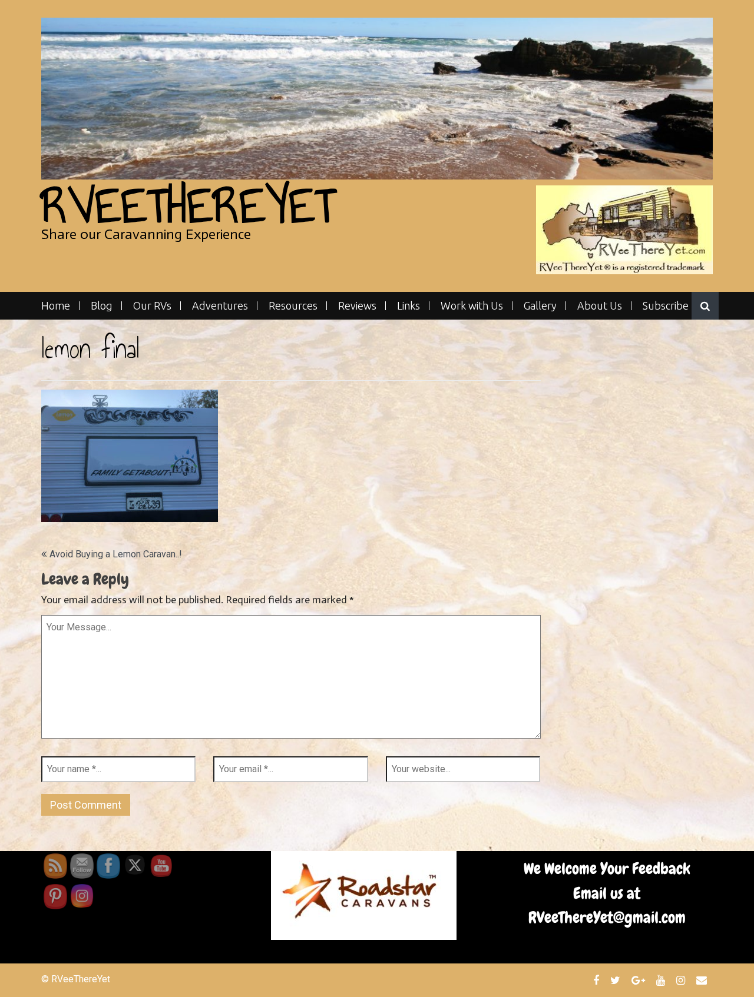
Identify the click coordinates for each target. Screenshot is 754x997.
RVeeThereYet (188, 206)
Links (408, 305)
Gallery (540, 305)
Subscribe (666, 305)
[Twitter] (616, 980)
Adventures (220, 305)
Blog (102, 305)
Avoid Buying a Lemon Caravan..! (115, 554)
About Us (599, 305)
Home (55, 305)
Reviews (357, 305)
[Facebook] (597, 980)
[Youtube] (662, 980)
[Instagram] (682, 980)
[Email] (703, 980)
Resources (293, 305)
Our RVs (152, 305)
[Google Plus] (639, 980)
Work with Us (472, 305)
